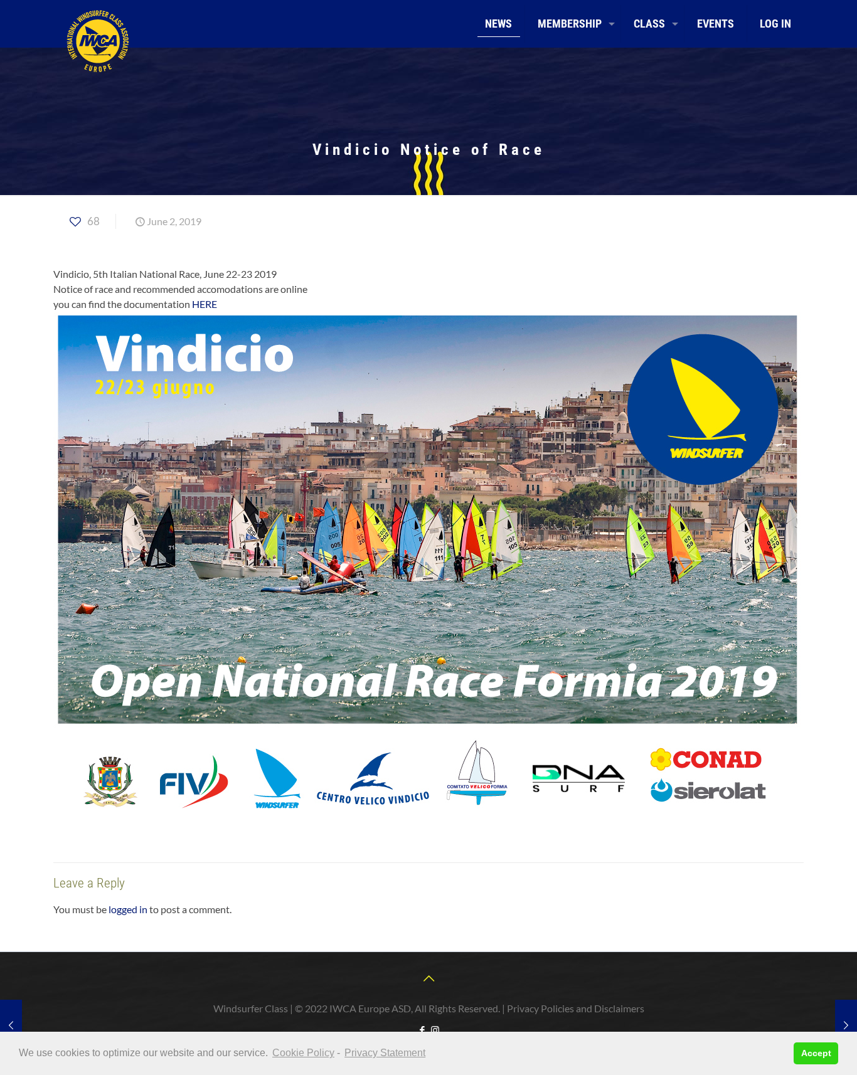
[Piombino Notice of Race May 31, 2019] (11, 1025)
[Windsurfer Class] (97, 41)
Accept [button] (816, 1053)
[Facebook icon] (422, 1029)
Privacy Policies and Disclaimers (575, 1008)
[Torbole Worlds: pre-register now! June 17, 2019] (846, 1025)
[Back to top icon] (428, 978)
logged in (128, 909)
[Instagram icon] (435, 1029)
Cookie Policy (303, 1052)
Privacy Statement (384, 1052)
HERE (204, 304)
